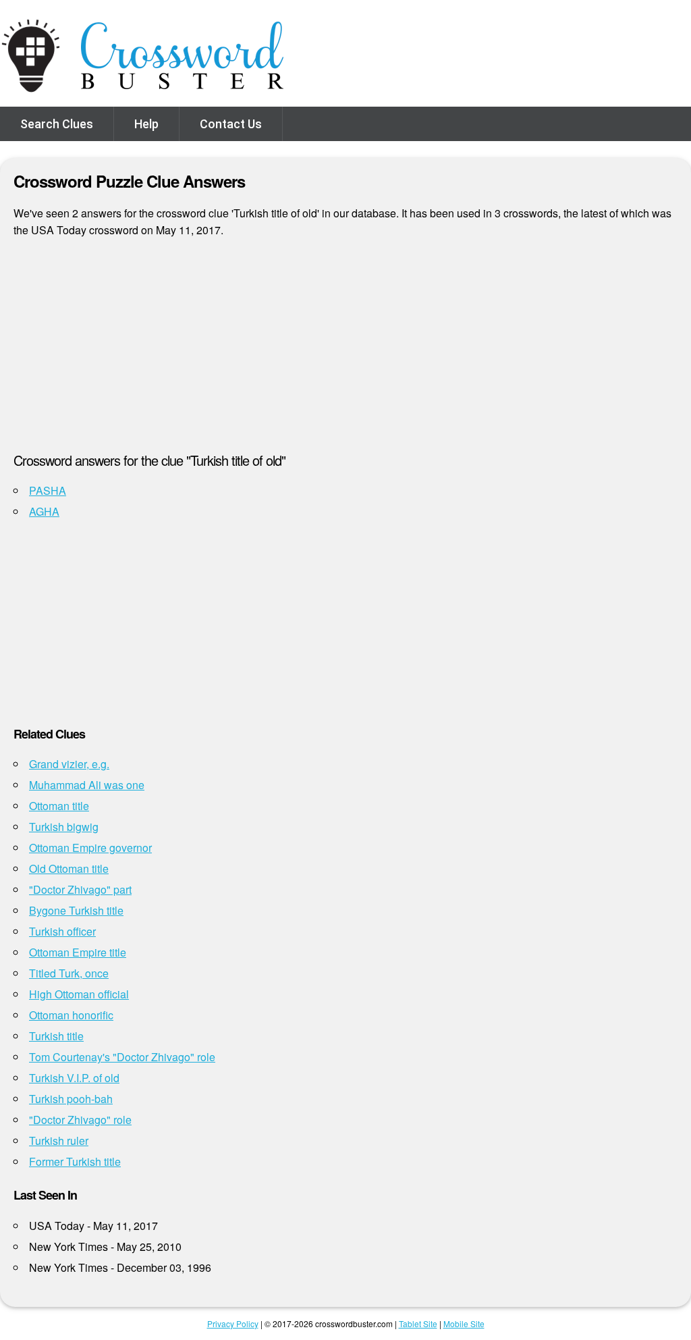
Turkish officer (62, 931)
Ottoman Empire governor (90, 847)
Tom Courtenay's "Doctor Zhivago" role (122, 1057)
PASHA (47, 490)
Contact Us (231, 124)
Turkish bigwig (64, 826)
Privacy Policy (232, 1323)
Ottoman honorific (71, 1015)
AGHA (44, 511)
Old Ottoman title (69, 868)
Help (146, 124)
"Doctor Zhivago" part (80, 889)
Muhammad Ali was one (86, 785)
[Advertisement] (345, 350)
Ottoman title (59, 805)
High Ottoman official (79, 994)
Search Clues (56, 124)
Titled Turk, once (69, 973)
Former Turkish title (75, 1161)
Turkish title (56, 1036)
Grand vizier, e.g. (69, 764)
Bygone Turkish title (76, 910)
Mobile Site (464, 1323)
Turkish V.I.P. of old (74, 1078)
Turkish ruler (58, 1140)
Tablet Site (418, 1323)
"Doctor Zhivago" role (80, 1119)
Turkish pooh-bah (71, 1098)
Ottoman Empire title (77, 952)
